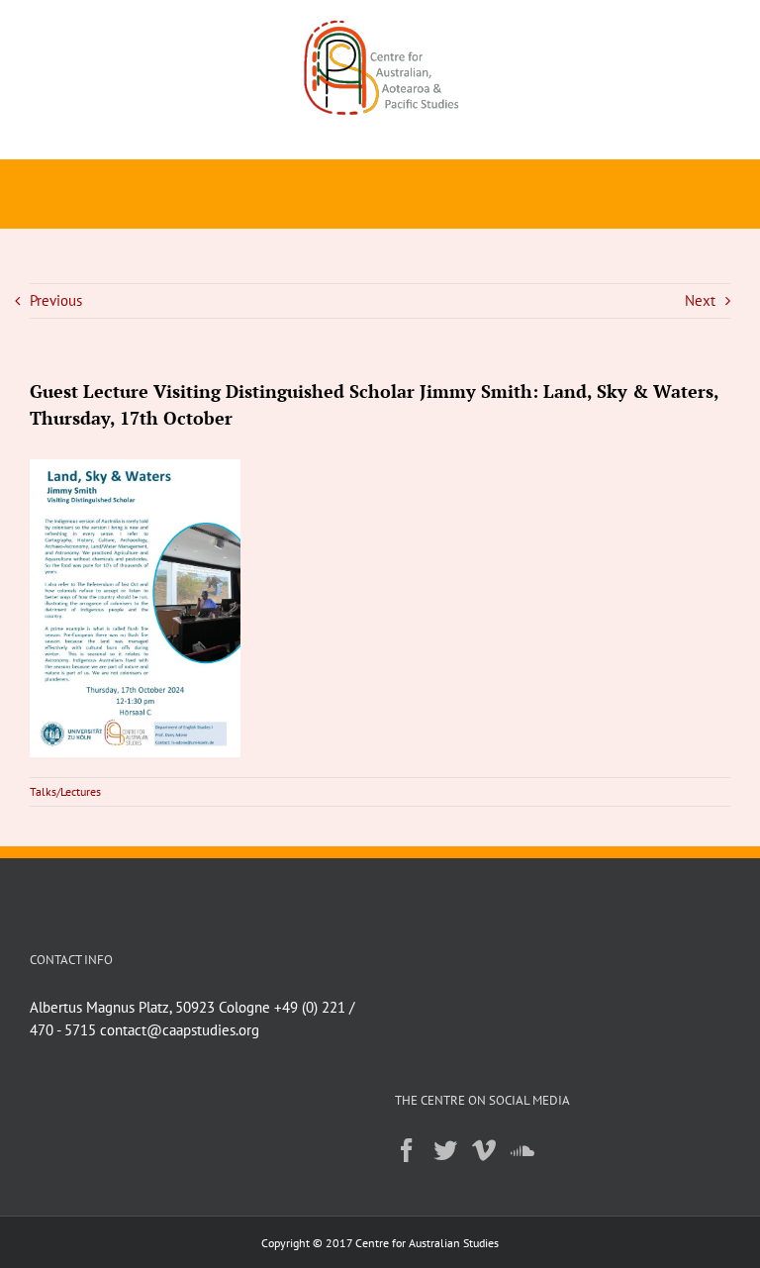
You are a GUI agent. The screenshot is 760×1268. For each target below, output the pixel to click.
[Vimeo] (484, 1150)
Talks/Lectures (65, 791)
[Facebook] (407, 1150)
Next (700, 300)
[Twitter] (445, 1150)
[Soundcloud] (522, 1150)
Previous (56, 300)
